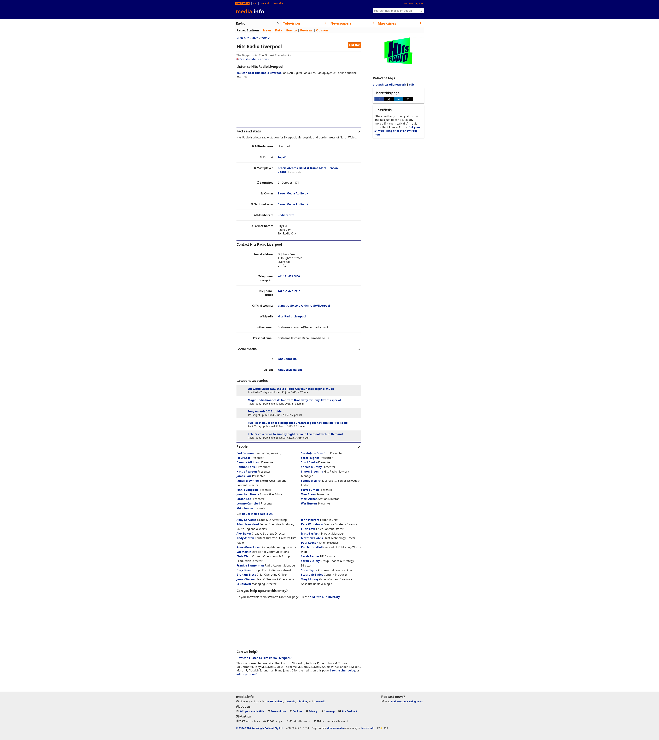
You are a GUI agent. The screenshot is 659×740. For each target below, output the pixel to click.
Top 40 (282, 157)
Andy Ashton (245, 538)
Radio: (241, 30)
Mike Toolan (244, 508)
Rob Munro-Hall (312, 547)
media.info (242, 38)
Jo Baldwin (243, 584)
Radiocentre (286, 215)
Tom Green (308, 494)
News (267, 30)
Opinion (322, 30)
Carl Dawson (245, 453)
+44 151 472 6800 (289, 276)
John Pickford (310, 520)
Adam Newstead (247, 524)
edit (411, 84)
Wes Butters (309, 503)
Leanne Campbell (248, 503)
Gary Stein (243, 570)
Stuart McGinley (312, 574)
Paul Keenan (309, 543)
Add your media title (251, 711)
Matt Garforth (310, 533)
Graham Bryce (246, 574)
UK (255, 3)
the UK (269, 701)
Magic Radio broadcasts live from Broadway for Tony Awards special (294, 400)
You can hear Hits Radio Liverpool (259, 73)
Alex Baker (243, 533)
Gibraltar (302, 701)
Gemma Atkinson (248, 462)
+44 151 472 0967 (289, 291)
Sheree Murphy (311, 467)
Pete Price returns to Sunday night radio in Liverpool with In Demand (295, 434)
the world (319, 701)
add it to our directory (325, 597)
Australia (278, 3)
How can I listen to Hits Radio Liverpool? (264, 658)
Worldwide (242, 3)
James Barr (243, 476)
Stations (253, 30)
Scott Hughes (310, 458)
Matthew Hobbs (312, 538)
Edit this (354, 45)
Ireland (265, 3)
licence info (367, 728)
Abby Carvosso (246, 520)
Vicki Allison (309, 499)
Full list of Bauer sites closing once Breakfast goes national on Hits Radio (298, 423)
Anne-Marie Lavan (249, 547)
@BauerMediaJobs (290, 370)
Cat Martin (243, 552)
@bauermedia (287, 359)
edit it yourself (246, 674)
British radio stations (254, 59)
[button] (379, 99)
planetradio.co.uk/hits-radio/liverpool (304, 305)
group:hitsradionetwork (389, 84)
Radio (254, 38)
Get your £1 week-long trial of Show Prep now (397, 130)
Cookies (297, 711)
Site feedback (349, 711)
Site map (329, 711)
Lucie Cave (308, 529)
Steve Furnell (310, 490)
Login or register (414, 3)
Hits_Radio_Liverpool (292, 316)
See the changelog (342, 670)
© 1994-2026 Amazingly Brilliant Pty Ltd (259, 728)
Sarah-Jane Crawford (315, 453)
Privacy (313, 711)
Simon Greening (312, 471)
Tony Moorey (310, 579)
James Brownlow (247, 481)
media (250, 11)
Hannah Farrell (246, 467)
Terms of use (278, 711)
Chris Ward (243, 556)
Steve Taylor (309, 570)
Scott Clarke (309, 462)
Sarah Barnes (310, 556)
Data (278, 30)
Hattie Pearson (246, 471)
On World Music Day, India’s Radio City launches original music (291, 389)
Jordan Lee (243, 499)
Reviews (306, 30)
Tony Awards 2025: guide (264, 411)
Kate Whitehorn (312, 524)
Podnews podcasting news (407, 701)
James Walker (245, 579)
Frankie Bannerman (250, 565)
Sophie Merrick (311, 481)
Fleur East (243, 458)
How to (291, 30)
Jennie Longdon (247, 490)
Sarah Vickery (310, 561)
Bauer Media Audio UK (293, 193)
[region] (298, 105)
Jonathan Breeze (247, 494)
